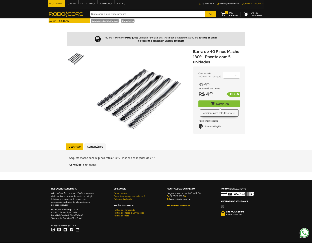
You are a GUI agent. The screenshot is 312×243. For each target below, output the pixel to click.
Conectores (128, 21)
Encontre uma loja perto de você (129, 196)
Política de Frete (121, 215)
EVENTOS (91, 3)
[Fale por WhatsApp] (304, 237)
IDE (81, 3)
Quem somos (120, 193)
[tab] (75, 146)
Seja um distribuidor (123, 199)
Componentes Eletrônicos (105, 21)
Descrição (75, 146)
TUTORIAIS (71, 3)
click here (179, 40)
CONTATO (120, 3)
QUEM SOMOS (106, 3)
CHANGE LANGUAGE (253, 3)
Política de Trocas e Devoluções (129, 212)
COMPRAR (222, 103)
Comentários (95, 146)
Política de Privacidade (124, 209)
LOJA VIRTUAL (56, 3)
